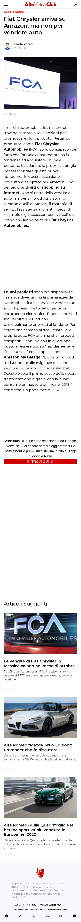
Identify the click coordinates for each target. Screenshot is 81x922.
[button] (6, 4)
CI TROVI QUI (38, 461)
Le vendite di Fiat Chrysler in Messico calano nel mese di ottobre (39, 663)
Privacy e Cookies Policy (51, 904)
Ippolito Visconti (23, 43)
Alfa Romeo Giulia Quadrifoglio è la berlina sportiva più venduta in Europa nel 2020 (39, 830)
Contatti (19, 904)
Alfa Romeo (14, 12)
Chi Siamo (31, 904)
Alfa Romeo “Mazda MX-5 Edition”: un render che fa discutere (38, 747)
